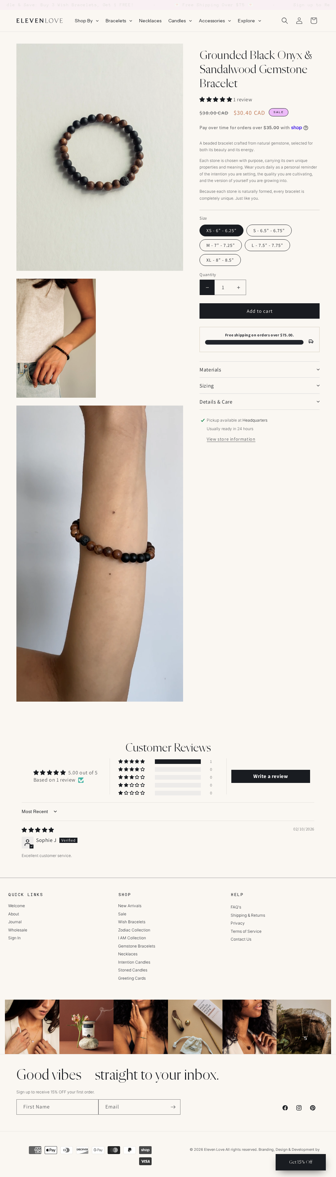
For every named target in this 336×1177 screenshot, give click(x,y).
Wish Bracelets (131, 921)
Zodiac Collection (134, 930)
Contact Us (241, 939)
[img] (38, 830)
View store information (231, 439)
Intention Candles (134, 962)
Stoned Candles (132, 970)
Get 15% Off (300, 1162)
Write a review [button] (270, 776)
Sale (122, 913)
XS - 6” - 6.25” (221, 230)
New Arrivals (129, 905)
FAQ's (236, 907)
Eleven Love (214, 1149)
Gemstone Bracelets (136, 946)
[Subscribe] (173, 1107)
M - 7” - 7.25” (220, 245)
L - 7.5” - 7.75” (267, 245)
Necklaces (127, 953)
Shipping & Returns (248, 915)
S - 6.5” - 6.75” (269, 230)
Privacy (238, 923)
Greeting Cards (132, 978)
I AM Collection (132, 937)
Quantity (208, 274)
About (13, 913)
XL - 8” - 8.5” (220, 260)
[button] (285, 20)
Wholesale (17, 930)
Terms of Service (246, 931)
